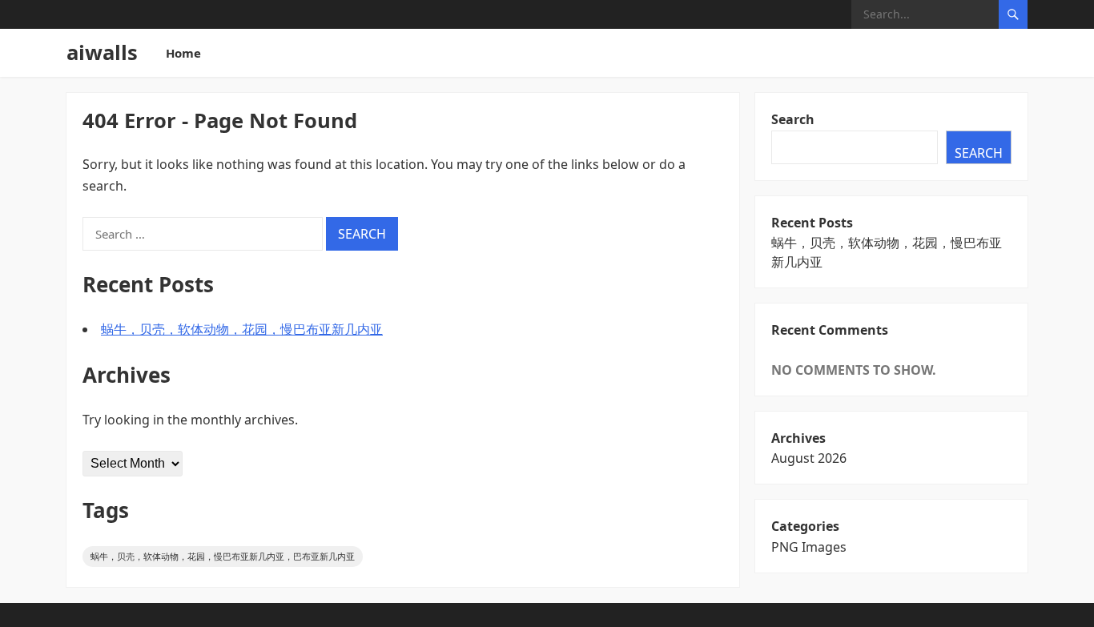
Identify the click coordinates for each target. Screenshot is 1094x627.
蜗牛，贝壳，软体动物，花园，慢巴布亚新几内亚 (242, 329)
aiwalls (102, 52)
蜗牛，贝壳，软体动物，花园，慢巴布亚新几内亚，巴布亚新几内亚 (222, 556)
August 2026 (809, 458)
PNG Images (809, 547)
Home (183, 53)
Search (792, 119)
